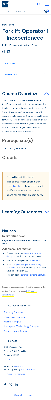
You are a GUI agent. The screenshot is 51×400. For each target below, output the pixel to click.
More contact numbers (14, 374)
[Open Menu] (47, 4)
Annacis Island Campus (16, 331)
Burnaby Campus (13, 312)
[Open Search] (39, 4)
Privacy (30, 395)
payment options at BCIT (33, 274)
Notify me (18, 186)
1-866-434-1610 (28, 370)
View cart (47, 11)
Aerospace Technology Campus (21, 326)
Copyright (18, 395)
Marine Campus (12, 321)
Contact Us (11, 74)
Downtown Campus (15, 317)
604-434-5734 (20, 366)
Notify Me (10, 63)
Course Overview (19, 93)
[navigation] (6, 4)
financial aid (35, 260)
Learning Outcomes (22, 212)
